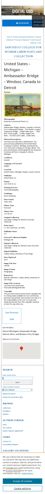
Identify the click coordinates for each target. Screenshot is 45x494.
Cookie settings (13, 470)
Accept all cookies (22, 481)
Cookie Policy (27, 473)
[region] (22, 473)
